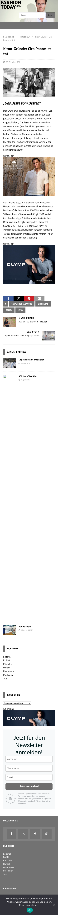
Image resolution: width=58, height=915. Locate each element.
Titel (5, 678)
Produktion (8, 675)
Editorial (7, 656)
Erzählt (6, 660)
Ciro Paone (43, 303)
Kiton (20, 310)
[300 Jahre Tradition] (9, 616)
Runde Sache (25, 626)
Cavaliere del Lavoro (21, 303)
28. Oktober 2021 (13, 62)
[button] (8, 298)
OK (29, 910)
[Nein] (54, 904)
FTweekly (7, 664)
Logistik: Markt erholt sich (31, 359)
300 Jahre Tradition (28, 376)
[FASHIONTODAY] (29, 19)
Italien (9, 310)
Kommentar (9, 671)
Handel (6, 667)
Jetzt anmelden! (29, 786)
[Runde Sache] (9, 632)
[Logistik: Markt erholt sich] (9, 366)
